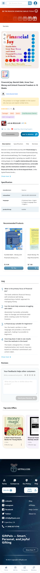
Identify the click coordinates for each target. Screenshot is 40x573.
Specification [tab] (18, 144)
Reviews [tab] (35, 144)
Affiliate (32, 505)
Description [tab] (6, 144)
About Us (32, 514)
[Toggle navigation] (3, 3)
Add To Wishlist (28, 134)
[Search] (30, 3)
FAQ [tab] (27, 144)
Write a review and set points (13, 375)
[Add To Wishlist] (21, 246)
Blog (30, 501)
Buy (15, 268)
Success (6, 26)
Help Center (33, 509)
